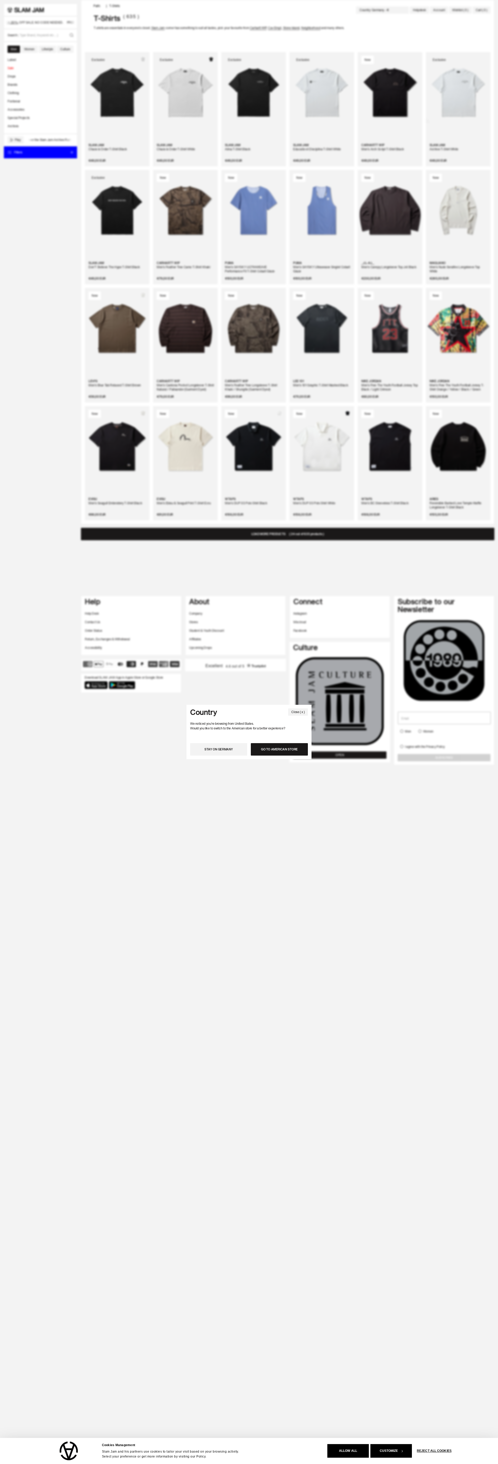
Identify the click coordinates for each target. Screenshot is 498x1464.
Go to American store (279, 749)
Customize (389, 1451)
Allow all (348, 1451)
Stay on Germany (218, 749)
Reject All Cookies (434, 1451)
